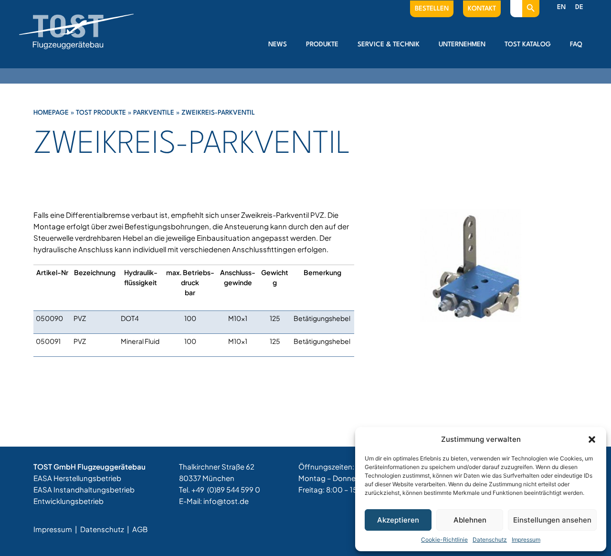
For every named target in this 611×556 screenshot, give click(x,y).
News (277, 44)
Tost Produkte (101, 112)
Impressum (526, 539)
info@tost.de (226, 500)
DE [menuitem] (579, 7)
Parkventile (153, 112)
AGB (139, 529)
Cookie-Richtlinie (444, 539)
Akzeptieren (398, 519)
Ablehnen (469, 519)
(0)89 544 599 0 (233, 489)
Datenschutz (490, 539)
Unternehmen (462, 44)
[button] (592, 439)
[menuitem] (561, 7)
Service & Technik (389, 44)
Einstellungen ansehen (552, 519)
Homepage (51, 112)
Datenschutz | (105, 529)
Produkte (322, 44)
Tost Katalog (528, 44)
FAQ (576, 44)
